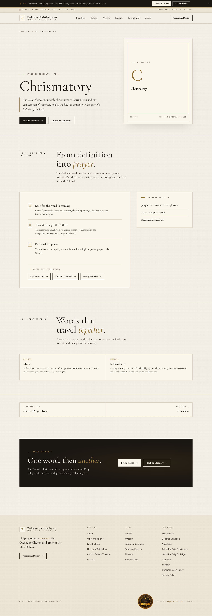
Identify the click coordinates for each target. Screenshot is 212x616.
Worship (106, 18)
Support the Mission (181, 18)
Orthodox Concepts (61, 120)
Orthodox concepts (63, 276)
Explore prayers (37, 276)
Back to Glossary (155, 463)
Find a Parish (134, 18)
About (148, 18)
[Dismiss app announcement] (208, 3)
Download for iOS (161, 3)
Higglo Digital (175, 602)
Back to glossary (31, 120)
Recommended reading (152, 219)
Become (119, 18)
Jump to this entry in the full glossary (159, 205)
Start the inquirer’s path (153, 212)
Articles (176, 10)
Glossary (188, 10)
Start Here (81, 18)
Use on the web (181, 3)
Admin (190, 602)
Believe (94, 18)
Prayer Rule (163, 10)
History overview (90, 276)
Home (22, 32)
